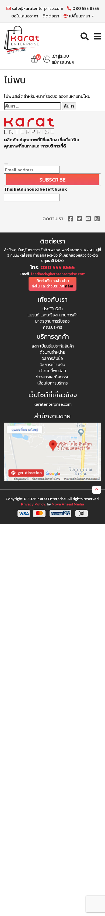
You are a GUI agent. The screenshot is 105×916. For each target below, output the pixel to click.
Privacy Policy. (33, 504)
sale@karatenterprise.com (37, 8)
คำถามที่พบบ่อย (52, 370)
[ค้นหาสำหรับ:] (32, 106)
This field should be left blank (35, 189)
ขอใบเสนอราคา (24, 16)
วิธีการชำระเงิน (52, 364)
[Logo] (21, 39)
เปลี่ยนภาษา (79, 16)
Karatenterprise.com (53, 404)
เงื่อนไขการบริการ (52, 383)
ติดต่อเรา (51, 16)
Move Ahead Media (68, 504)
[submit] (6, 164)
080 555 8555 (85, 8)
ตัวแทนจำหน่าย (52, 352)
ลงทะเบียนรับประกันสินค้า (53, 346)
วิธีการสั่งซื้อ (52, 358)
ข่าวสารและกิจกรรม (52, 377)
